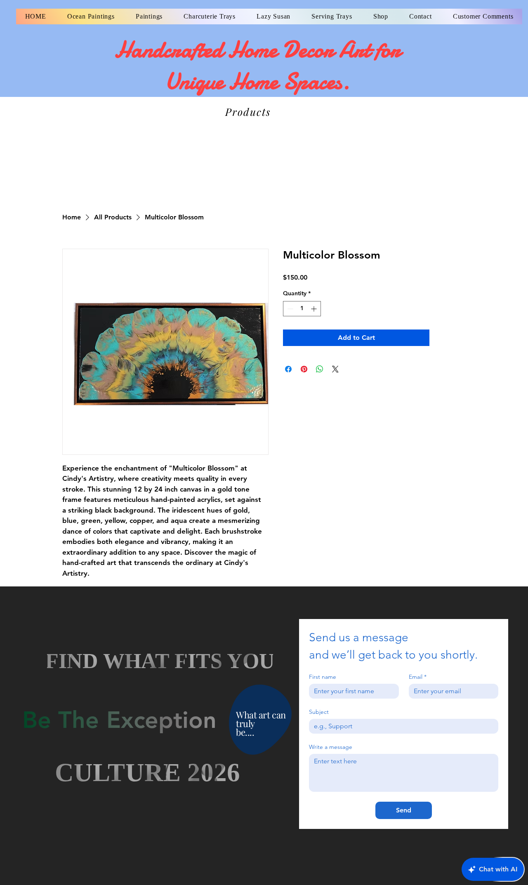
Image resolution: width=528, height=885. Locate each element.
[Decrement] (289, 308)
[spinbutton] (302, 308)
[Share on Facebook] (288, 369)
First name (322, 676)
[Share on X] (335, 369)
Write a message (330, 747)
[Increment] (314, 308)
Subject (319, 712)
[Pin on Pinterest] (304, 369)
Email (418, 676)
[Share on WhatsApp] (320, 369)
